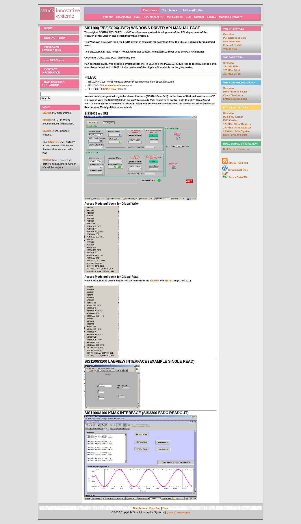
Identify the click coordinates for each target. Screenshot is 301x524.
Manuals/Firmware (230, 17)
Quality (171, 512)
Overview (228, 34)
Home (48, 28)
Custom (199, 17)
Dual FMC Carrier (233, 116)
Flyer (165, 508)
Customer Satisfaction (51, 49)
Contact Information (51, 71)
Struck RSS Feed (238, 163)
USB (189, 17)
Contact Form (54, 38)
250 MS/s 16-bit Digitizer (237, 127)
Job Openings (54, 60)
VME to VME (230, 48)
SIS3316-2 (48, 131)
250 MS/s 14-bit (232, 73)
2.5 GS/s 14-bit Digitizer (236, 131)
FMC (137, 17)
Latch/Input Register (235, 99)
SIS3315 (47, 112)
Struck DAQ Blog (238, 170)
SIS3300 (154, 280)
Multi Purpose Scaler (235, 91)
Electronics (150, 10)
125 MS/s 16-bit (232, 70)
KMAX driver (110, 89)
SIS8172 (47, 160)
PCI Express (175, 17)
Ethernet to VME (232, 45)
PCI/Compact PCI (154, 17)
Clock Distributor (233, 95)
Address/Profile (192, 10)
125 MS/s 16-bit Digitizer (237, 124)
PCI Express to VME (234, 37)
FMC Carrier (230, 120)
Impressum (183, 512)
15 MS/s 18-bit (231, 66)
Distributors (169, 10)
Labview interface (113, 85)
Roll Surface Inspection (236, 149)
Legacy (212, 17)
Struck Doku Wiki (238, 177)
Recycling (154, 508)
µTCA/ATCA (124, 17)
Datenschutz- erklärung (53, 84)
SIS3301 (169, 280)
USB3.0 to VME (231, 41)
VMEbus (108, 17)
